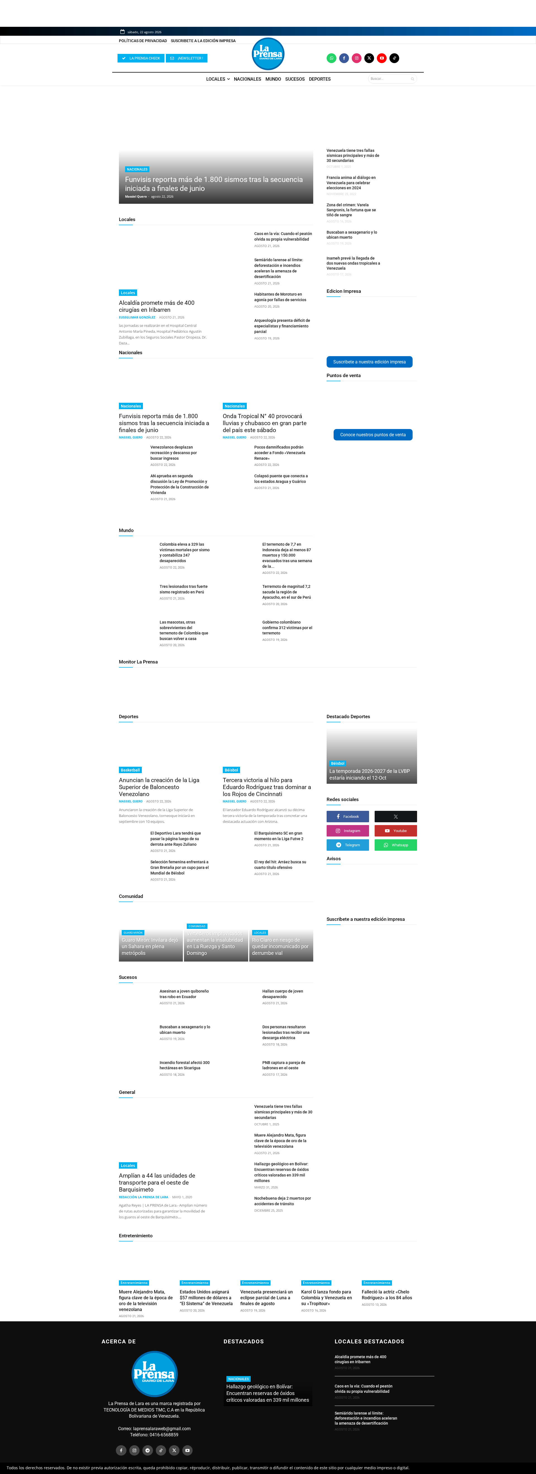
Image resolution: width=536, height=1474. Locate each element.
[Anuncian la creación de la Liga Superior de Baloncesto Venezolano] (164, 750)
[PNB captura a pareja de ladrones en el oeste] (240, 1073)
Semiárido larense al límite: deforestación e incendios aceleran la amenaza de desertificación (366, 1418)
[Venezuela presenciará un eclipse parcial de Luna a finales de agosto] (268, 1266)
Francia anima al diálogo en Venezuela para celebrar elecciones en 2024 (351, 182)
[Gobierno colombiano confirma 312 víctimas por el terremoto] (240, 632)
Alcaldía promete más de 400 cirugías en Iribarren (157, 306)
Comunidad (131, 896)
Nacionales (137, 169)
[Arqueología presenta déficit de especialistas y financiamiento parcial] (236, 327)
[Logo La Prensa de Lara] (268, 54)
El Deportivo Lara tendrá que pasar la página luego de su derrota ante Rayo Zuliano (175, 839)
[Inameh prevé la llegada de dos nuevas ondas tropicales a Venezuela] (397, 265)
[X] (396, 816)
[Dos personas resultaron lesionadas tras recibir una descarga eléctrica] (240, 1037)
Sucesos (128, 977)
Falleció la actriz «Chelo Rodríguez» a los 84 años (387, 1294)
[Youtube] (382, 58)
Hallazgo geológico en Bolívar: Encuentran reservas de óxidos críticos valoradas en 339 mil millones (267, 1393)
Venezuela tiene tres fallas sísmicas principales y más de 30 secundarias (353, 155)
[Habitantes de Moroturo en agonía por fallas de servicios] (236, 300)
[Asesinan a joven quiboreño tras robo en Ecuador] (137, 1001)
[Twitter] (369, 58)
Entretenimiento (136, 1235)
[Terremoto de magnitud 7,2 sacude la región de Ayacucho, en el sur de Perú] (240, 597)
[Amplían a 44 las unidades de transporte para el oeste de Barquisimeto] (164, 1136)
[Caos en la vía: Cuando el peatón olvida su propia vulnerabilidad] (236, 240)
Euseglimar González (137, 317)
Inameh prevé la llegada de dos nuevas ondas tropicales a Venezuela (353, 263)
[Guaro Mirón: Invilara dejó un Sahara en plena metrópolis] (151, 934)
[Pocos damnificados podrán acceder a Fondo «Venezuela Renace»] (236, 453)
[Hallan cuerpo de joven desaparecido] (240, 1001)
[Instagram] (357, 58)
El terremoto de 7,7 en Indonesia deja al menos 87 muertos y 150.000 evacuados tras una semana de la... (287, 555)
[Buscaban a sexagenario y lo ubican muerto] (397, 239)
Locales (127, 219)
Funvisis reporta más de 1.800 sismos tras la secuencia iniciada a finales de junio (164, 423)
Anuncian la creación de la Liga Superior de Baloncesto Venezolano (159, 787)
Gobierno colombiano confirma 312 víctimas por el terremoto (287, 627)
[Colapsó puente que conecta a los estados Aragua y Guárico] (236, 482)
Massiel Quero (136, 196)
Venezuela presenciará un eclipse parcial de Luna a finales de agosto (266, 1297)
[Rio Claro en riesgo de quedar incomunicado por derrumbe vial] (281, 934)
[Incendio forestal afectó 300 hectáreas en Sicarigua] (137, 1073)
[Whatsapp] (331, 58)
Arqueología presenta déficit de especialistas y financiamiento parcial (282, 326)
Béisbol (231, 770)
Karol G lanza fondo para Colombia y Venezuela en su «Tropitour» (326, 1297)
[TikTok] (161, 1450)
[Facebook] (344, 58)
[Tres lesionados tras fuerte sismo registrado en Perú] (137, 597)
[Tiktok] (394, 58)
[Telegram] (147, 1450)
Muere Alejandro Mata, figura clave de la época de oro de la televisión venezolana (280, 1141)
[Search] (412, 78)
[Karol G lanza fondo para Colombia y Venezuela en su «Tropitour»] (328, 1266)
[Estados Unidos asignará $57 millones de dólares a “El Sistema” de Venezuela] (207, 1266)
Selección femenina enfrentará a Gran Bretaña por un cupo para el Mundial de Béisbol (179, 867)
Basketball (130, 770)
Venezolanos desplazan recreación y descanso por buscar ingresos (173, 453)
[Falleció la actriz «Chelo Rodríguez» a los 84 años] (389, 1266)
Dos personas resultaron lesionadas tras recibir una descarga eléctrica (286, 1032)
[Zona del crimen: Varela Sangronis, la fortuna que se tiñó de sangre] (397, 211)
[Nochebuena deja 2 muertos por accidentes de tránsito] (236, 1204)
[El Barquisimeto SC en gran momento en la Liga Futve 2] (236, 839)
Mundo (126, 530)
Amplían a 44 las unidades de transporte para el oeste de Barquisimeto (157, 1182)
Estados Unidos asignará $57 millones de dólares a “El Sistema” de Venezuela (206, 1297)
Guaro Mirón (133, 932)
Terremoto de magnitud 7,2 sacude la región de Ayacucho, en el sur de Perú (286, 592)
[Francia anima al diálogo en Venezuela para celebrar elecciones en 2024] (397, 184)
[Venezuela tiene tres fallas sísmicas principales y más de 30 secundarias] (397, 157)
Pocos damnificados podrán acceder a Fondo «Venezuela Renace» (279, 453)
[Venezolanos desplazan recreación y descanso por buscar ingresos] (132, 453)
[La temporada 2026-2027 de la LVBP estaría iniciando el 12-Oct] (372, 756)
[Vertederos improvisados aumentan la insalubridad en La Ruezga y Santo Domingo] (216, 934)
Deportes (128, 716)
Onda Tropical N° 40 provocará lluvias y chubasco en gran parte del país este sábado (265, 423)
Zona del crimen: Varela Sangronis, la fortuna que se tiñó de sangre (351, 210)
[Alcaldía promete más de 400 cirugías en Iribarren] (164, 263)
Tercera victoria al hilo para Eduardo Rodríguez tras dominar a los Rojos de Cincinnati (267, 787)
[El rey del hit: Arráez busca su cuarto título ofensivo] (236, 868)
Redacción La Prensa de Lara (143, 1197)
